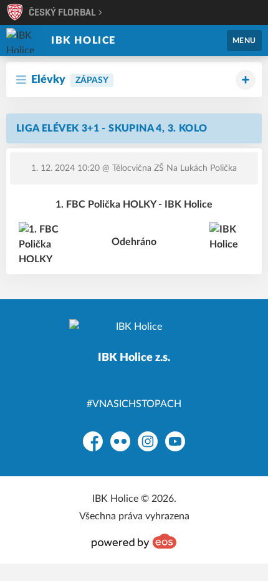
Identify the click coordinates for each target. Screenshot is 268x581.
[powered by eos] (134, 541)
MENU (244, 40)
